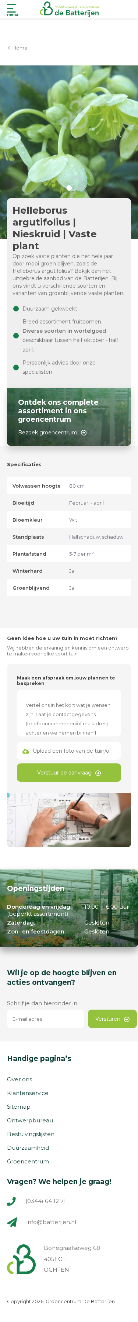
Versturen (107, 1019)
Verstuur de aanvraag (64, 772)
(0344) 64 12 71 (45, 1200)
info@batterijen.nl (51, 1222)
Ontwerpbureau (30, 1120)
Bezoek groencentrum (47, 432)
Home (20, 48)
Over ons (19, 1079)
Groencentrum (28, 1161)
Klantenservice (28, 1092)
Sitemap (19, 1106)
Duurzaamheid (28, 1147)
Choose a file (69, 751)
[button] (69, 188)
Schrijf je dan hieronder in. (42, 1003)
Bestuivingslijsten (30, 1134)
